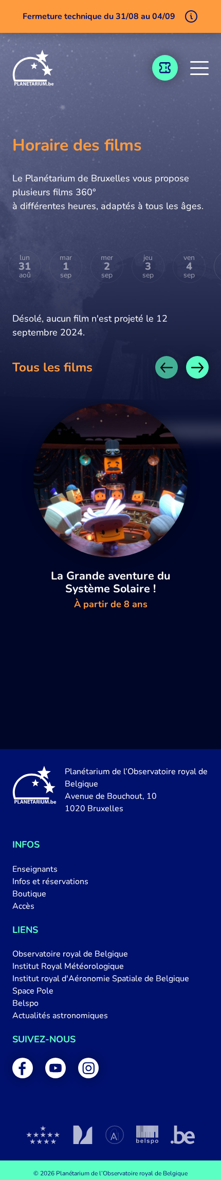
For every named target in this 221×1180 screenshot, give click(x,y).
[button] (199, 68)
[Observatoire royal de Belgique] (43, 1135)
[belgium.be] (183, 1135)
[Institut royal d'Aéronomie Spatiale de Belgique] (114, 1135)
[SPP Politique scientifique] (147, 1135)
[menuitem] (110, 869)
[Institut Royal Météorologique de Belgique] (82, 1135)
